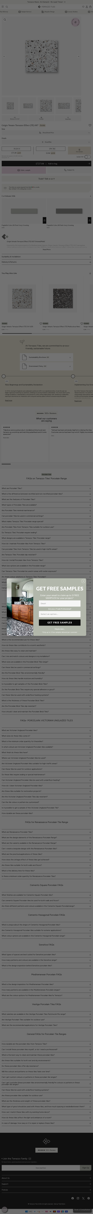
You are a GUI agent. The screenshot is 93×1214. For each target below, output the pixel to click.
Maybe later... (60, 629)
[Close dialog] (83, 581)
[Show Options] (78, 614)
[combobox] (59, 614)
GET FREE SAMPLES (59, 622)
